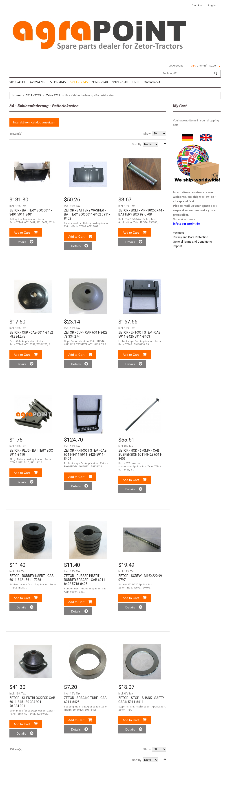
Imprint (177, 246)
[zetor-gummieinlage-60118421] (33, 540)
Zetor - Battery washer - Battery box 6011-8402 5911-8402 (87, 214)
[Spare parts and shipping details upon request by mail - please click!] (197, 143)
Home (16, 95)
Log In (212, 5)
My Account (175, 65)
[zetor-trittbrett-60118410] (142, 296)
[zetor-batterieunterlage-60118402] (88, 174)
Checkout (197, 5)
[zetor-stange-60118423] (142, 414)
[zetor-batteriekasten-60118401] (33, 174)
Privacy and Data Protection (190, 237)
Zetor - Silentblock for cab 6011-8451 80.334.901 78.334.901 (32, 702)
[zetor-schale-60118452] (33, 296)
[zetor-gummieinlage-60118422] (88, 540)
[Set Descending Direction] (165, 143)
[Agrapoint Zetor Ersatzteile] (187, 136)
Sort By (136, 144)
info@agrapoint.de (186, 223)
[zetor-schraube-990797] (142, 540)
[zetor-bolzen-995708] (142, 174)
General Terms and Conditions (192, 241)
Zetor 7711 (53, 95)
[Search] (215, 73)
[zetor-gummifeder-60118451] (33, 662)
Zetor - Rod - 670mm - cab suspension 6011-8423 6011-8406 (140, 454)
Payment (178, 232)
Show (147, 133)
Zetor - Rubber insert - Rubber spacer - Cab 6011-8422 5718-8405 (85, 580)
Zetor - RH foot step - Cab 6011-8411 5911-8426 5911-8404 (85, 454)
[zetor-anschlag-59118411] (142, 662)
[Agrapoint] (99, 34)
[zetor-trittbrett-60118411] (88, 414)
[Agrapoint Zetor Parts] (206, 136)
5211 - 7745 (33, 95)
